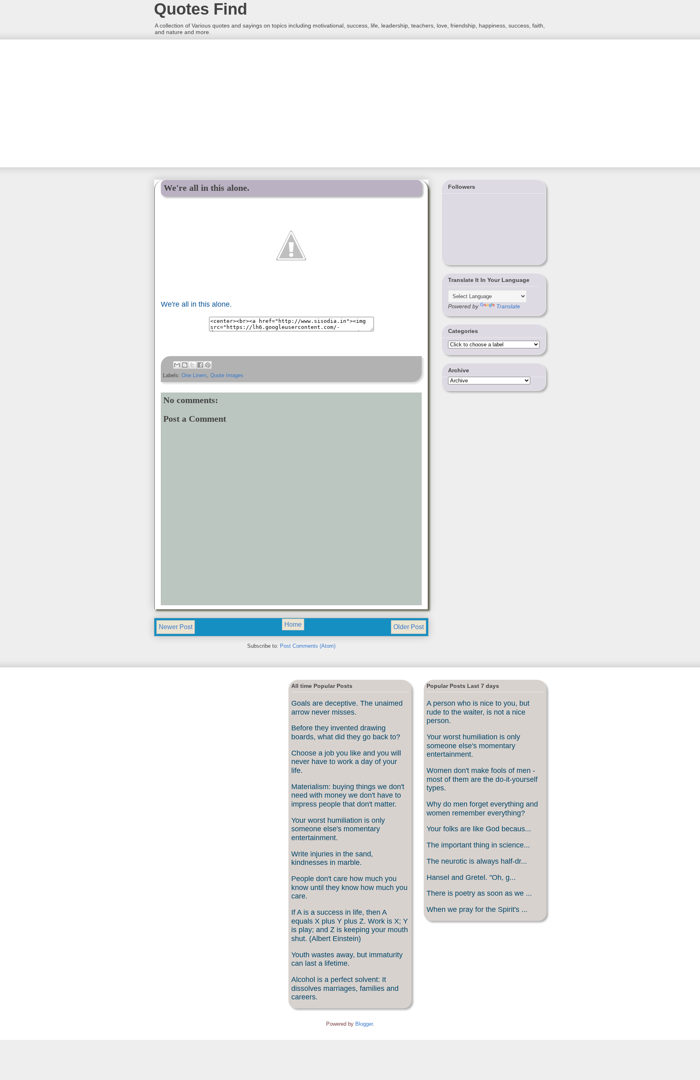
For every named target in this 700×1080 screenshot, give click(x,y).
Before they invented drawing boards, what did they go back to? (345, 732)
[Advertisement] (214, 102)
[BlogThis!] (185, 365)
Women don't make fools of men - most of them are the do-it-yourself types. (482, 779)
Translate (508, 306)
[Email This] (177, 365)
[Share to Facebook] (200, 365)
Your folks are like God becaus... (479, 829)
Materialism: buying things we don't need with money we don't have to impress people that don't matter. (347, 795)
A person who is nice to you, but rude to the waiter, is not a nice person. (478, 712)
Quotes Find (200, 9)
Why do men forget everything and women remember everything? (482, 808)
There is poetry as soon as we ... (479, 893)
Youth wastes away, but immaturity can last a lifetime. (347, 959)
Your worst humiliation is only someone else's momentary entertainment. (338, 829)
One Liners (194, 375)
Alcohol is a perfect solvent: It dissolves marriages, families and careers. (345, 988)
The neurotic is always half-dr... (477, 861)
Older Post (408, 626)
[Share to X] (192, 365)
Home (293, 624)
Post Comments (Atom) (307, 646)
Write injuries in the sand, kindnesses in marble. (332, 858)
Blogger (364, 1024)
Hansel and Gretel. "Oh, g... (471, 877)
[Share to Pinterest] (208, 365)
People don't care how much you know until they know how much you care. (349, 887)
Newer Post (175, 626)
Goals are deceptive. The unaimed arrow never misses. (347, 707)
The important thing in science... (478, 845)
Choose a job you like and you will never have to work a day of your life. (346, 762)
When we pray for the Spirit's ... (477, 909)
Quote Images (226, 375)
